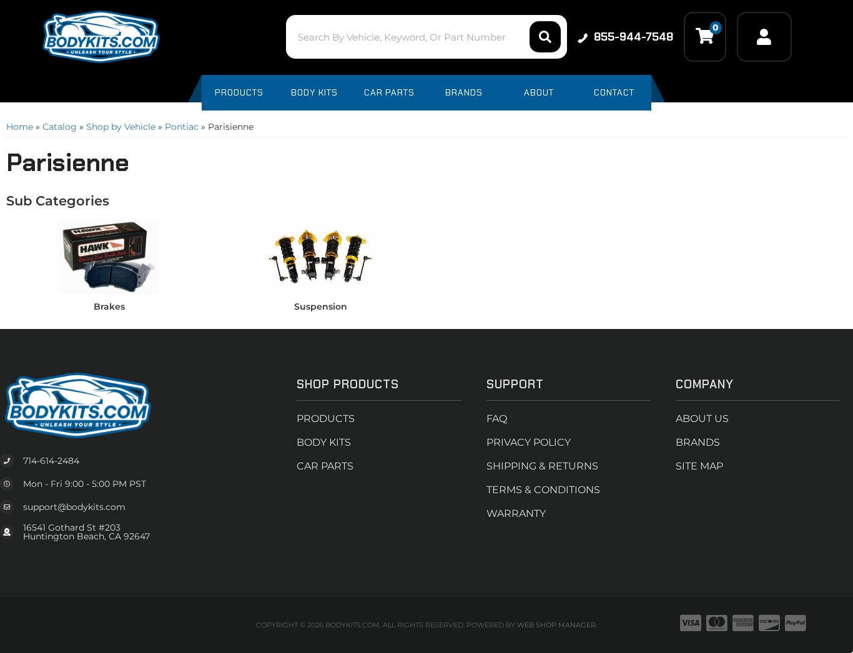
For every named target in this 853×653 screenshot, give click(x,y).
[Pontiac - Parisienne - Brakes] (109, 256)
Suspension (320, 306)
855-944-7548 (633, 36)
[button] (426, 37)
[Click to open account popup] (764, 37)
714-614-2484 (51, 460)
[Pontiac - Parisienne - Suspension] (320, 256)
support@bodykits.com (74, 507)
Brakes (109, 306)
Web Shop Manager (556, 625)
